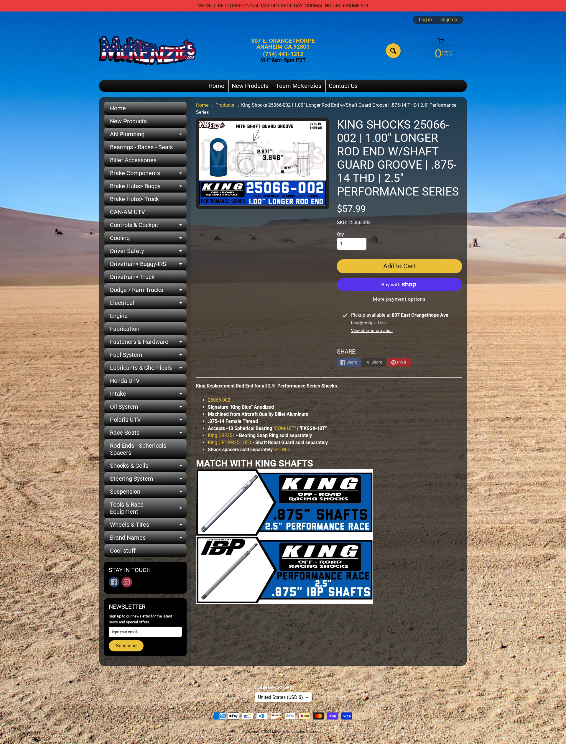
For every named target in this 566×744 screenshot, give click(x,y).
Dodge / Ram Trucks (148, 291)
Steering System (148, 480)
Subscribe (126, 645)
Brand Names (148, 539)
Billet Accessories (133, 160)
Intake (148, 395)
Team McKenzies (298, 85)
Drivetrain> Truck (132, 276)
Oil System (148, 408)
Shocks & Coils (148, 467)
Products (224, 105)
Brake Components (148, 175)
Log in (425, 19)
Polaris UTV (148, 421)
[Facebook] (114, 582)
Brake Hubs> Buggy (148, 188)
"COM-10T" (284, 428)
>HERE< (282, 449)
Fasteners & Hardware (148, 343)
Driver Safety (148, 252)
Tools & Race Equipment (148, 508)
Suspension (148, 493)
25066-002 (219, 400)
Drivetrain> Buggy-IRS (148, 265)
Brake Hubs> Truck (134, 199)
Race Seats (148, 434)
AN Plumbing (148, 136)
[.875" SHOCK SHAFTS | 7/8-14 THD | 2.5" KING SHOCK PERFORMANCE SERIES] (284, 532)
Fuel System (148, 356)
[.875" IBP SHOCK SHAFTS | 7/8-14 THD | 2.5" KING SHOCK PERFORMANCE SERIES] (284, 600)
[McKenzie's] (147, 50)
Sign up (449, 19)
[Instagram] (126, 582)
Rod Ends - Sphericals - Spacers (140, 449)
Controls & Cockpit (148, 226)
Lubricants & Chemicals (148, 369)
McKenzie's (280, 732)
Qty (340, 234)
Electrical (148, 304)
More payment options (399, 299)
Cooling (148, 239)
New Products (250, 85)
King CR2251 (221, 435)
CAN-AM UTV (127, 212)
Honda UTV (125, 380)
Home (216, 85)
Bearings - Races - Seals (141, 147)
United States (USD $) (280, 697)
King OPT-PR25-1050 (229, 442)
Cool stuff (123, 550)
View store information (372, 330)
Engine (119, 315)
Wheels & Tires (148, 526)
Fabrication (124, 328)
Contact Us (343, 85)
